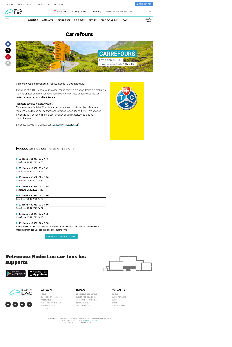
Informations (82, 303)
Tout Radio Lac (83, 306)
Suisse (114, 300)
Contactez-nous (25, 5)
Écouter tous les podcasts (61, 236)
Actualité (47, 20)
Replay (97, 11)
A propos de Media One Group (49, 5)
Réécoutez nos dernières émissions (45, 148)
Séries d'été (63, 20)
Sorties (92, 20)
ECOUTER (61, 11)
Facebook (57, 124)
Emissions (33, 20)
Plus (125, 20)
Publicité (11, 5)
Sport (114, 303)
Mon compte (144, 4)
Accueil (44, 294)
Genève (115, 294)
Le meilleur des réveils (86, 294)
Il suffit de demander (86, 297)
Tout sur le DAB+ (109, 20)
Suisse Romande (119, 297)
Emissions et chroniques (52, 297)
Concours (79, 20)
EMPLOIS (44, 309)
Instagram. (70, 124)
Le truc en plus (118, 306)
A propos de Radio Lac (51, 303)
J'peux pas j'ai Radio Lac (86, 300)
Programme (80, 11)
